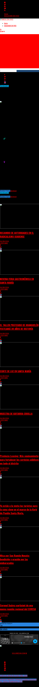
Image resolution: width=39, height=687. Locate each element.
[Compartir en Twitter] (5, 77)
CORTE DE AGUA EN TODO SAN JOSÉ (13, 676)
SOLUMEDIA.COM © (19, 653)
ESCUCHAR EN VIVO (11, 16)
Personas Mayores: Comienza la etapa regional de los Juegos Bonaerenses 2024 (18, 681)
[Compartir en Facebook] (4, 75)
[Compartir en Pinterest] (5, 79)
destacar (13, 191)
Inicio (6, 14)
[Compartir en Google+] (5, 81)
